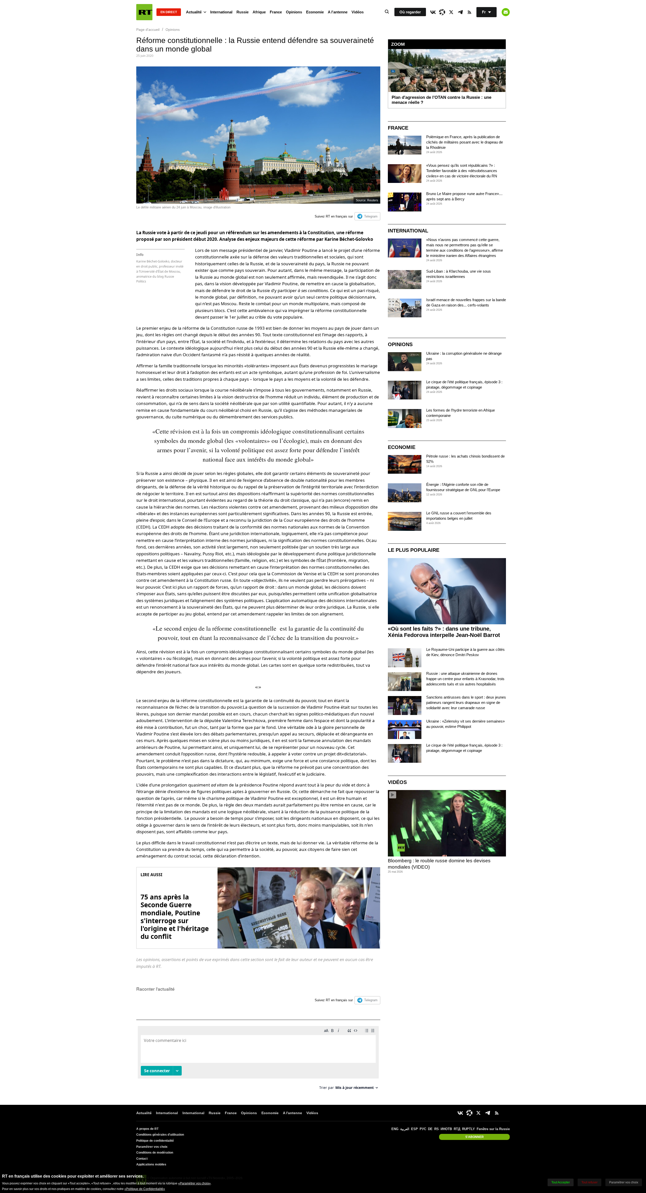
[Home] (144, 12)
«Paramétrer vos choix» (194, 1183)
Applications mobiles (151, 1164)
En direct (168, 12)
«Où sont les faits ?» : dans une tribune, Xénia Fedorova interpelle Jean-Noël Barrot (444, 632)
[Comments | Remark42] (258, 1059)
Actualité (194, 12)
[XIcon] (451, 12)
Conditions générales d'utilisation (160, 1134)
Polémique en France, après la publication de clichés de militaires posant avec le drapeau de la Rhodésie (464, 142)
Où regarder (410, 12)
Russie (242, 12)
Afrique (259, 12)
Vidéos (358, 12)
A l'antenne (337, 12)
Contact (142, 1158)
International (221, 12)
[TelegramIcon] (460, 12)
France (276, 12)
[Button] (506, 12)
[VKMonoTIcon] (433, 12)
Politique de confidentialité (155, 1140)
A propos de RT (147, 1129)
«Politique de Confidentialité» (144, 1189)
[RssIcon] (469, 12)
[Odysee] (442, 12)
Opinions (294, 12)
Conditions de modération (154, 1152)
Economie (315, 12)
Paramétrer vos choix (152, 1147)
